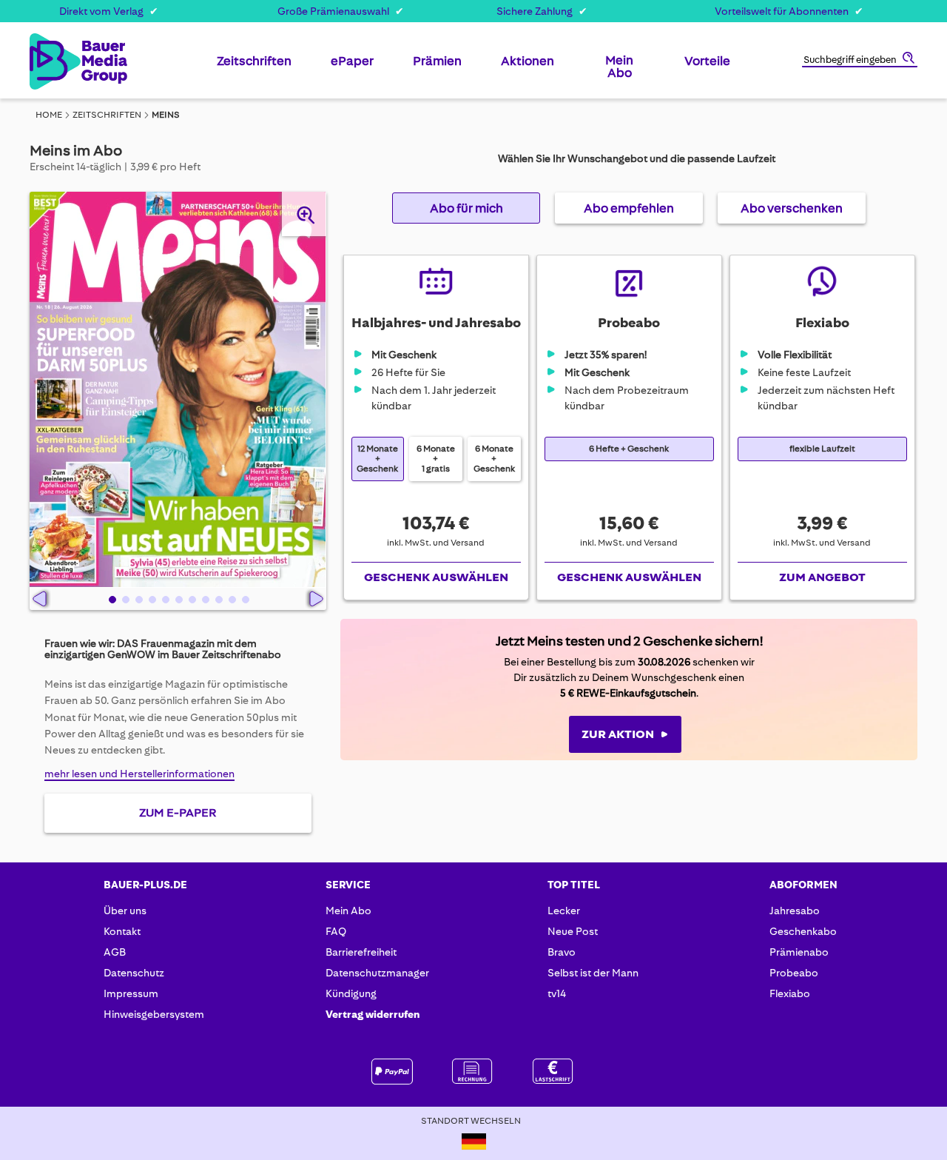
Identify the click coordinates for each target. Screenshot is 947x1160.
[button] (111, 599)
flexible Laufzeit (822, 449)
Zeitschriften (107, 115)
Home (49, 115)
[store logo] (54, 61)
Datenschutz (134, 973)
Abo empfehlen (629, 208)
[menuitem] (254, 66)
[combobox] (859, 60)
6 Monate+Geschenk (494, 458)
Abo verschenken (792, 208)
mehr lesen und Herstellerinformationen (139, 774)
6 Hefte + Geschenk (629, 449)
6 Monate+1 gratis (436, 458)
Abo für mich (466, 208)
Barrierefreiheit (361, 952)
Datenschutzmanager (377, 973)
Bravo (561, 952)
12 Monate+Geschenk (377, 458)
